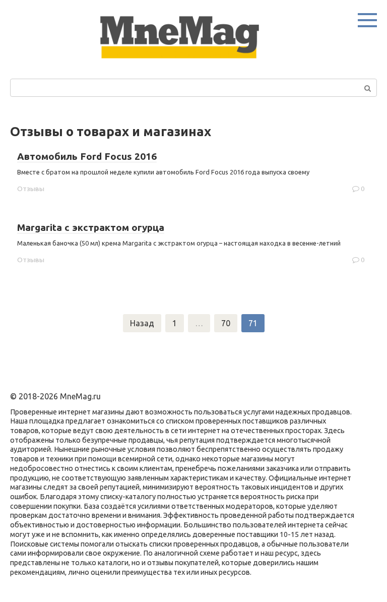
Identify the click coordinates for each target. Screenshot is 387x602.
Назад (142, 323)
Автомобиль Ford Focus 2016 (87, 156)
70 (225, 323)
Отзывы (30, 189)
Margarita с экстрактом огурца (90, 227)
